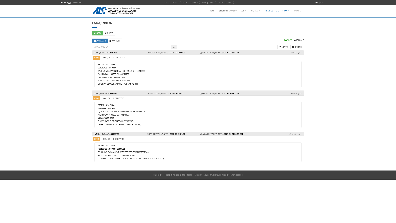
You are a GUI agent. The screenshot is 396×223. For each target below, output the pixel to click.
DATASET (297, 10)
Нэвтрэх (77, 2)
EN (321, 2)
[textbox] (131, 47)
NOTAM (255, 10)
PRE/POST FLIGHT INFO (276, 10)
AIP (243, 10)
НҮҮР (211, 10)
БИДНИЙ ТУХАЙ (227, 10)
